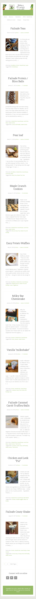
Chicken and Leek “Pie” (18, 459)
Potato (11, 285)
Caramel (14, 445)
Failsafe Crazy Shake (18, 511)
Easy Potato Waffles (18, 243)
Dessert (13, 337)
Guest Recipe (20, 121)
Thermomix (18, 444)
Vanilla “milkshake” (18, 349)
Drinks (17, 65)
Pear (24, 175)
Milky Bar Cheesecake (18, 297)
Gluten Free (19, 175)
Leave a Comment (25, 32)
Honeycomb (21, 553)
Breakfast (13, 65)
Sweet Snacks (12, 122)
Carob (13, 124)
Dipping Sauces (15, 283)
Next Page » (13, 564)
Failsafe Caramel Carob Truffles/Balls (18, 404)
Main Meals (26, 497)
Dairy (13, 339)
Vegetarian (15, 285)
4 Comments (25, 193)
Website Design (17, 590)
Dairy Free (14, 175)
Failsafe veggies (19, 499)
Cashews (14, 390)
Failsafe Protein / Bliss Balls (18, 80)
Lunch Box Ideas (9, 173)
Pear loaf (18, 135)
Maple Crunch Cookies (18, 187)
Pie (27, 499)
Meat (25, 499)
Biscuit (13, 230)
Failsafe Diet (22, 65)
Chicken (13, 499)
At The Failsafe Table (18, 11)
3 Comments (25, 465)
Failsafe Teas (18, 28)
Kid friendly (17, 124)
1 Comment (25, 85)
